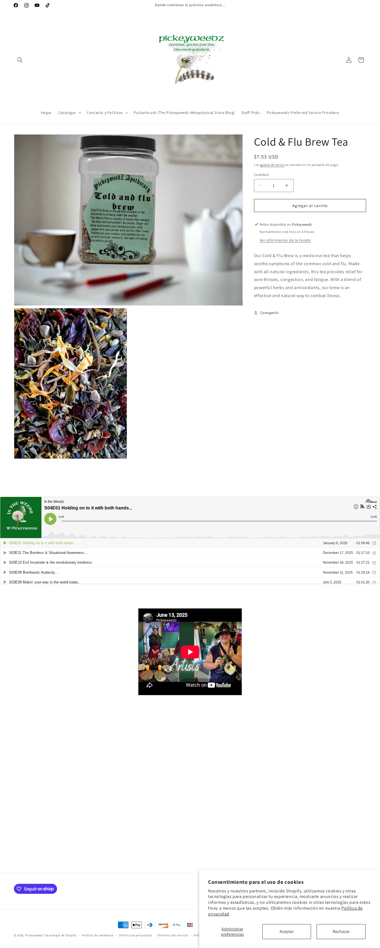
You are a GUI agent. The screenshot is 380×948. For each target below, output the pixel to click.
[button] (20, 60)
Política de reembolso (98, 935)
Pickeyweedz (34, 935)
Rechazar (341, 931)
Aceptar (287, 931)
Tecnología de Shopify (60, 935)
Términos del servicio (172, 935)
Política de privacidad (135, 935)
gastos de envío (272, 165)
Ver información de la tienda (285, 239)
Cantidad (261, 174)
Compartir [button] (269, 312)
